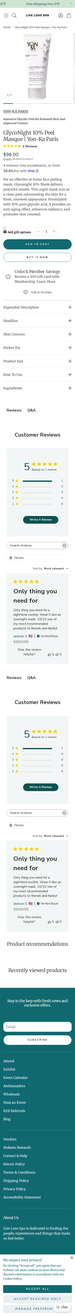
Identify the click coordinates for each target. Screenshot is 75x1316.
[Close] (72, 1257)
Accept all (37, 1289)
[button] (6, 15)
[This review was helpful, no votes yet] (49, 654)
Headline (10, 321)
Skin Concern (14, 334)
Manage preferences (37, 1309)
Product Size (13, 361)
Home (7, 27)
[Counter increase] (54, 231)
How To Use (12, 375)
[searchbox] (33, 545)
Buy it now (38, 257)
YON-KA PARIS (15, 111)
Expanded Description (21, 307)
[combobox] (50, 569)
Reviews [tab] (14, 410)
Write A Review (41, 520)
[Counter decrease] (38, 231)
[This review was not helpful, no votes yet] (57, 654)
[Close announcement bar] (71, 3)
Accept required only (37, 1299)
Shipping (7, 159)
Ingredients (12, 388)
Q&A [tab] (31, 410)
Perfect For (11, 348)
